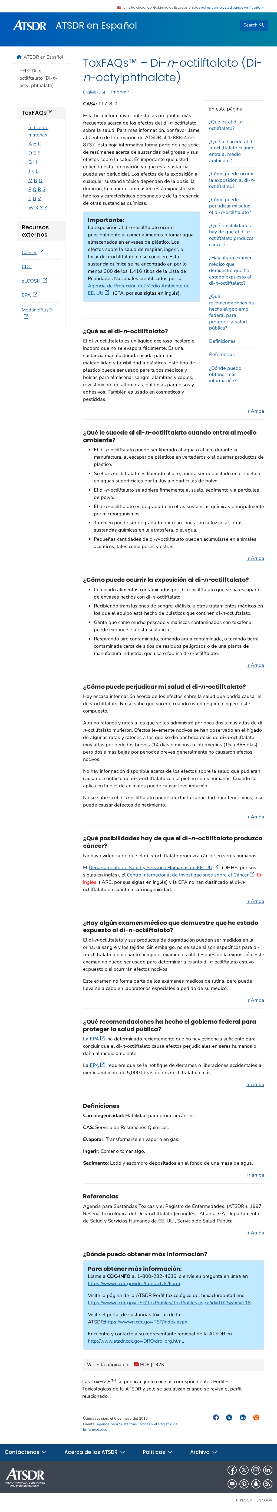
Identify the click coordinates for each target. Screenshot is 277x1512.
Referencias (222, 354)
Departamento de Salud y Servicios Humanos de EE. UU (150, 867)
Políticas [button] (154, 1452)
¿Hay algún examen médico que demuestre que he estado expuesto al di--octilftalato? (231, 270)
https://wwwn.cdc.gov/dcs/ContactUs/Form (134, 1283)
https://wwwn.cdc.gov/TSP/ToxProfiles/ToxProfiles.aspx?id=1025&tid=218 (169, 1302)
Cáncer (29, 252)
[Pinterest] (244, 1484)
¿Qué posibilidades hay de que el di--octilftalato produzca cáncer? (231, 235)
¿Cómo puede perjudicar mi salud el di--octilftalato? (230, 206)
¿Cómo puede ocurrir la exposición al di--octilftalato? (232, 180)
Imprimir (120, 92)
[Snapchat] (255, 1484)
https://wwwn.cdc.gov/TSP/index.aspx (146, 1322)
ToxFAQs (37, 113)
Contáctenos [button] (23, 1452)
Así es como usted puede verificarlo (231, 7)
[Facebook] (232, 1470)
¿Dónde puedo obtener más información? (225, 374)
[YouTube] (232, 1484)
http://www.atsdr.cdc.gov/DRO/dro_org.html (135, 1341)
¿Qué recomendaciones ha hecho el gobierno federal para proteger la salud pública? (231, 312)
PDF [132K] (152, 1364)
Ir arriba (255, 1175)
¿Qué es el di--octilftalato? (227, 125)
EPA (94, 1039)
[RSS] (267, 1484)
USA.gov (264, 1500)
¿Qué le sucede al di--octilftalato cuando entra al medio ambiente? (232, 151)
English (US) (94, 92)
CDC (27, 266)
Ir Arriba (255, 411)
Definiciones (222, 341)
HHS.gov (244, 1500)
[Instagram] (255, 1470)
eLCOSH (31, 281)
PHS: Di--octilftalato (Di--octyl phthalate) (38, 78)
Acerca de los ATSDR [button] (91, 1452)
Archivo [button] (200, 1452)
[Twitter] (244, 1470)
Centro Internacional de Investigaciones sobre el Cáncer (188, 875)
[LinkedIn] (267, 1470)
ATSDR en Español (96, 25)
